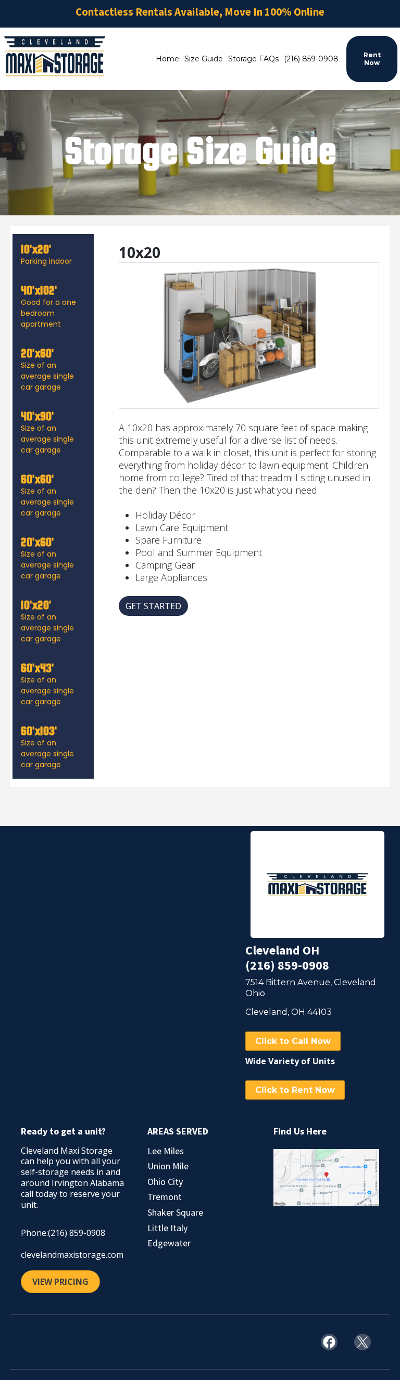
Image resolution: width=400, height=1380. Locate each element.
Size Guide (203, 58)
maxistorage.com (90, 1254)
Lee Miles (165, 1151)
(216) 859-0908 (311, 58)
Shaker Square (175, 1212)
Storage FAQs (253, 58)
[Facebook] (329, 1342)
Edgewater (169, 1243)
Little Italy (167, 1228)
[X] (362, 1342)
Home (167, 58)
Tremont (164, 1197)
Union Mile (168, 1166)
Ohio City (165, 1182)
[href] (326, 1178)
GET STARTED (153, 606)
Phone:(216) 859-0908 (63, 1233)
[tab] (53, 254)
